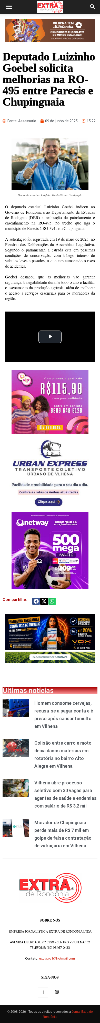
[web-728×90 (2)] (50, 661)
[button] (9, 7)
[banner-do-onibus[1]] (50, 508)
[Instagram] (57, 992)
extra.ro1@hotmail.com (57, 958)
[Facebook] (43, 992)
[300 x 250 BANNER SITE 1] (50, 432)
